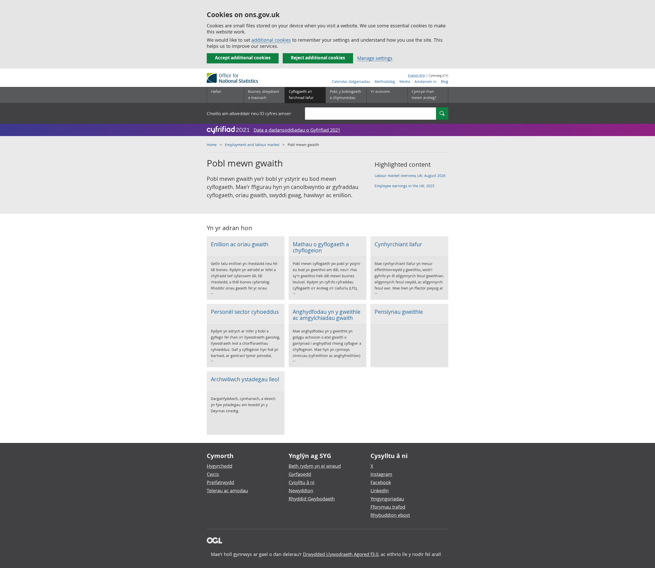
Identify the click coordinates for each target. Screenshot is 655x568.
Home (212, 144)
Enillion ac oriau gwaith (239, 244)
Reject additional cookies (318, 58)
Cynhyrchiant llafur (398, 244)
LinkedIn (379, 490)
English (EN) (416, 75)
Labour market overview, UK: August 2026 (410, 175)
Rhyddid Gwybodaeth (312, 499)
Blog (444, 81)
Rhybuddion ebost (390, 515)
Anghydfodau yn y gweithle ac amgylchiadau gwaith (327, 314)
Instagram (381, 474)
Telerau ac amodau (227, 490)
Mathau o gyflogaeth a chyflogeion (321, 247)
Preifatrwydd (220, 482)
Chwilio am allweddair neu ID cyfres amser (249, 113)
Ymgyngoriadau (387, 499)
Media (404, 81)
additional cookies (271, 40)
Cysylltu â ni (301, 482)
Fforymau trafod (387, 507)
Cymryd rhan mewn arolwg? (424, 94)
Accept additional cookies (242, 58)
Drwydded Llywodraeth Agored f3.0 (340, 554)
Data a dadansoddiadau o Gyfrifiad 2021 (297, 130)
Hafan (216, 91)
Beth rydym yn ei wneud (315, 466)
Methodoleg (385, 81)
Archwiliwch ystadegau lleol (245, 379)
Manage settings (374, 58)
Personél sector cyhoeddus (245, 311)
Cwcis (213, 474)
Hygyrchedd (219, 466)
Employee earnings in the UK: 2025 (404, 185)
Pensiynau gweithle (399, 311)
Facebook (380, 482)
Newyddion (301, 490)
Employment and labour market (252, 144)
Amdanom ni (425, 81)
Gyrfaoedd (300, 474)
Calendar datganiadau (351, 81)
